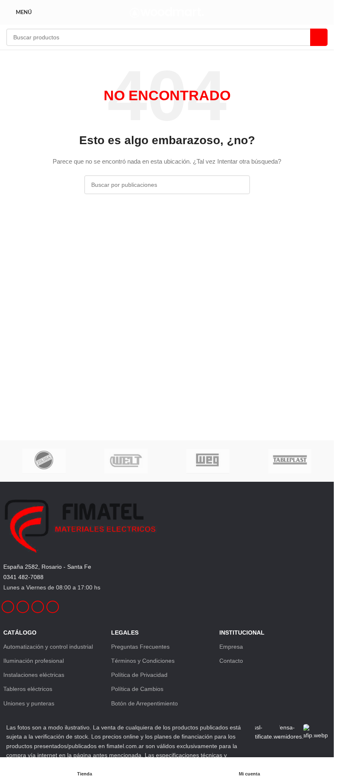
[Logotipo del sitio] (167, 12)
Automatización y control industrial (48, 646)
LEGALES (124, 632)
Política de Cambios (137, 689)
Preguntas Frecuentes (140, 646)
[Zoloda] (44, 461)
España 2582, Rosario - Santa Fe (47, 566)
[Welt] (126, 461)
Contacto (231, 660)
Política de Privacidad (139, 674)
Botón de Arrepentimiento (144, 703)
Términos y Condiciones (143, 660)
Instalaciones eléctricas (33, 674)
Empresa (231, 646)
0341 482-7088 (23, 577)
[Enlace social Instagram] (23, 607)
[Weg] (207, 461)
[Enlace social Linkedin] (38, 607)
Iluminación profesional (33, 660)
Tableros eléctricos (27, 689)
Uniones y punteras (28, 703)
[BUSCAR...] (319, 37)
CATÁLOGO (19, 632)
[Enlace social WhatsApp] (52, 607)
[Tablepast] (289, 461)
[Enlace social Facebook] (8, 607)
